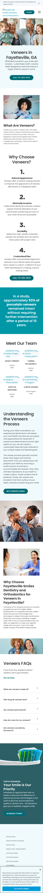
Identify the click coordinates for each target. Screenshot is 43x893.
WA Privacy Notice (12, 861)
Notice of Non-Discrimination (16, 849)
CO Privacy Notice (12, 857)
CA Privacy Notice (12, 853)
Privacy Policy (10, 837)
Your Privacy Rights (21, 889)
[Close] (40, 869)
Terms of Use (10, 845)
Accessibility (10, 865)
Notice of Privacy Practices (15, 841)
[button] (39, 12)
